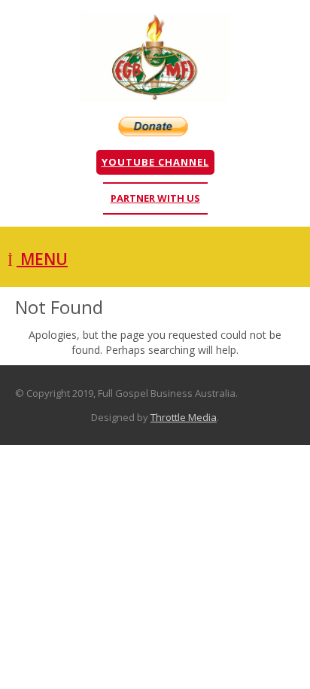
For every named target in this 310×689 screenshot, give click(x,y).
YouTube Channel (155, 162)
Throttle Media (183, 417)
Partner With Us (155, 198)
